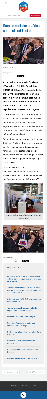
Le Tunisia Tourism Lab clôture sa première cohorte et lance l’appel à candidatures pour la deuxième (24, 279)
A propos (24, 385)
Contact (34, 385)
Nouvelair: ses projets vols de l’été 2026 (22, 358)
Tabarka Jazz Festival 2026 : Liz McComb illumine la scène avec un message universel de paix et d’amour (24, 290)
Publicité (13, 385)
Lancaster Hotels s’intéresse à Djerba (21, 317)
